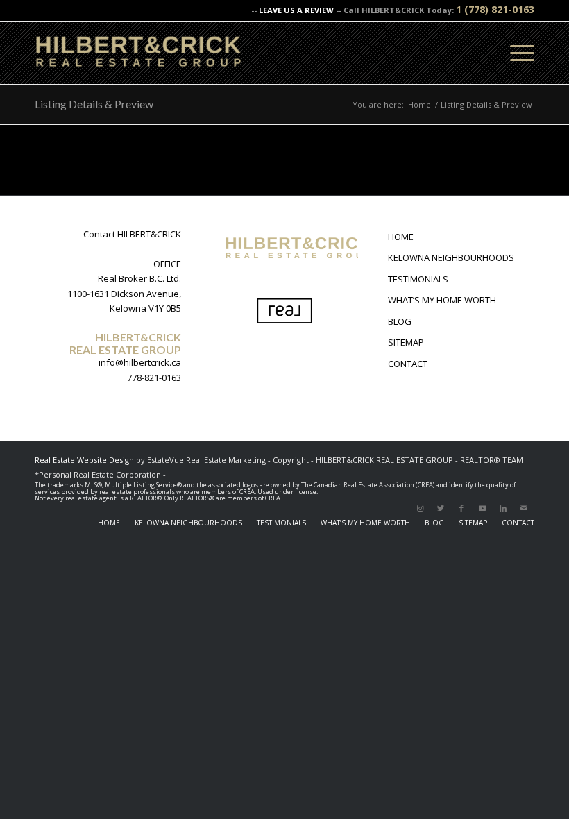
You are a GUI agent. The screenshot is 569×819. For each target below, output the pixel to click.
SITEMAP (406, 342)
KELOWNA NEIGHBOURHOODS (451, 257)
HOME (401, 236)
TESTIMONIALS (418, 279)
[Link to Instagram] (419, 508)
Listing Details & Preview (94, 103)
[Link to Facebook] (461, 508)
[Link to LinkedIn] (503, 508)
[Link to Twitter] (440, 508)
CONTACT (407, 363)
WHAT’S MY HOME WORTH (442, 300)
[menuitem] (109, 522)
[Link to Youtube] (482, 508)
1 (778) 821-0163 (495, 9)
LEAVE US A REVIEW (296, 10)
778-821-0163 (154, 377)
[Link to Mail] (523, 508)
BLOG (399, 321)
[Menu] (515, 53)
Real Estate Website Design (84, 460)
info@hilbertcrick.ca (140, 362)
